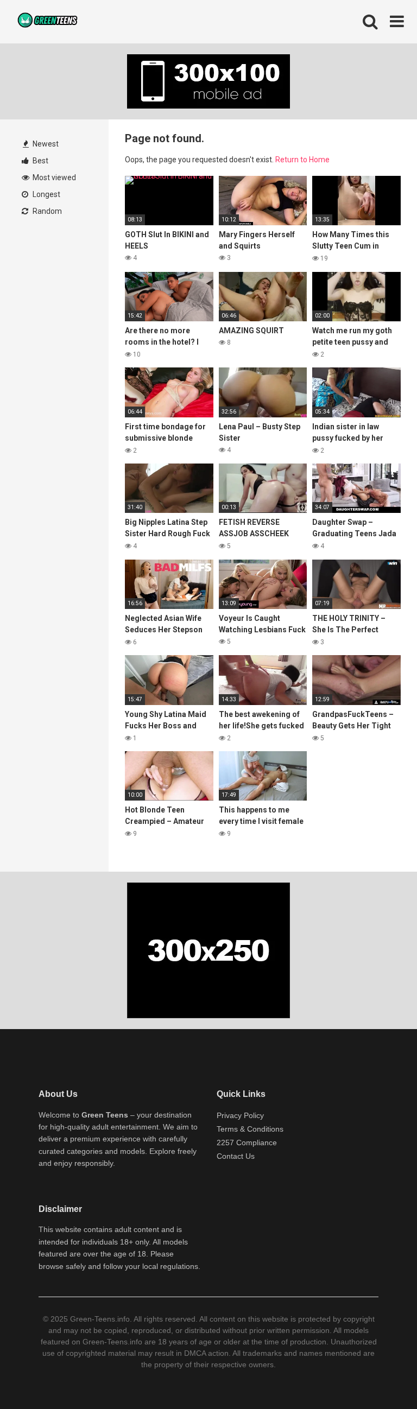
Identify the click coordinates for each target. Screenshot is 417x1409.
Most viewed (53, 177)
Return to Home (302, 159)
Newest (45, 143)
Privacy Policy (240, 1115)
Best (39, 160)
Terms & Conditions (250, 1129)
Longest (45, 194)
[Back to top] (380, 1376)
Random (46, 211)
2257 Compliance (247, 1142)
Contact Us (236, 1156)
